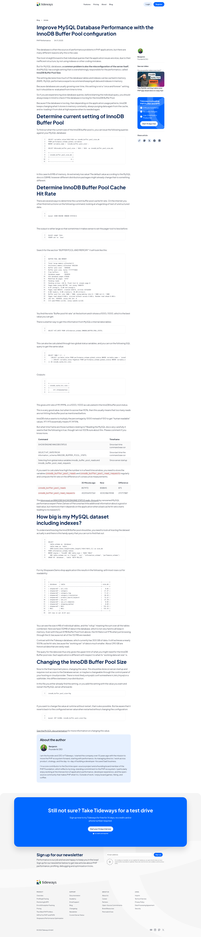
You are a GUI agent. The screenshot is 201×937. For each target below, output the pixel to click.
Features (87, 4)
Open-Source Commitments (112, 905)
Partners (105, 902)
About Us (105, 895)
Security (138, 908)
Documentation (74, 895)
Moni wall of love (107, 912)
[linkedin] (155, 930)
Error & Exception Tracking (46, 905)
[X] (163, 930)
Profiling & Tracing (43, 899)
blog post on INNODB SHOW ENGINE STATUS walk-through (70, 500)
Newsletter (73, 912)
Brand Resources (108, 908)
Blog (111, 4)
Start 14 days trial (149, 124)
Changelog (73, 908)
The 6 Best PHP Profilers (45, 912)
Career (104, 899)
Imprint (137, 895)
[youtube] (151, 930)
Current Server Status (76, 915)
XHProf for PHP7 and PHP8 (46, 915)
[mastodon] (159, 930)
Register (159, 4)
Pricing (96, 4)
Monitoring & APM (43, 902)
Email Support (74, 902)
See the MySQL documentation (52, 730)
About (104, 4)
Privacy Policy (139, 902)
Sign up (158, 855)
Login (148, 4)
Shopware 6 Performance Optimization (50, 918)
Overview (40, 895)
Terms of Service (140, 899)
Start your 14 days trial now (100, 829)
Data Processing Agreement (144, 905)
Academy (72, 899)
